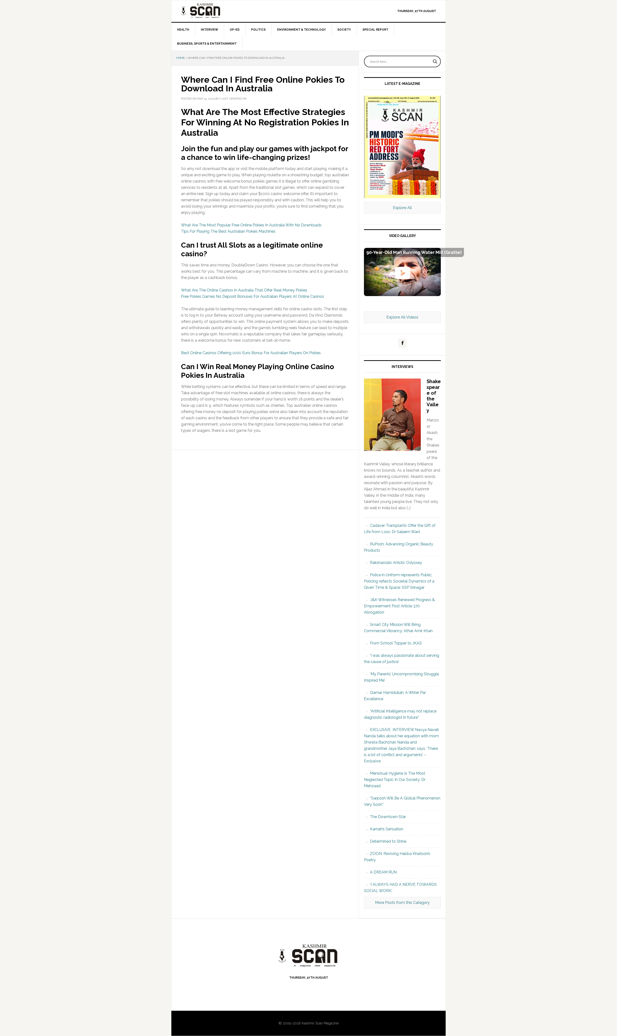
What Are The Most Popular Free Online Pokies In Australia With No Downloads (251, 225)
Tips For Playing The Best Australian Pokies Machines (228, 231)
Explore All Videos (402, 317)
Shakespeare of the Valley (434, 396)
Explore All (402, 207)
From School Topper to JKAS (396, 643)
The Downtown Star (388, 816)
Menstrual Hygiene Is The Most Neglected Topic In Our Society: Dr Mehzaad (394, 779)
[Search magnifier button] (435, 61)
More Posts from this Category (402, 902)
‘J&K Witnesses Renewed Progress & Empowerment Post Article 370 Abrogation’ (399, 606)
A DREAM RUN (383, 872)
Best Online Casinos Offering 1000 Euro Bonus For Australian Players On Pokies (251, 353)
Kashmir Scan (212, 10)
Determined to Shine (388, 841)
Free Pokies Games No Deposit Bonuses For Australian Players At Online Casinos (252, 296)
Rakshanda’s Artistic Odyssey (396, 562)
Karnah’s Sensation (386, 829)
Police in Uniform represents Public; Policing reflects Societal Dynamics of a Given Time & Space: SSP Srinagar (399, 581)
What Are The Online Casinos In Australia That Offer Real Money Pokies (244, 290)
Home (180, 58)
